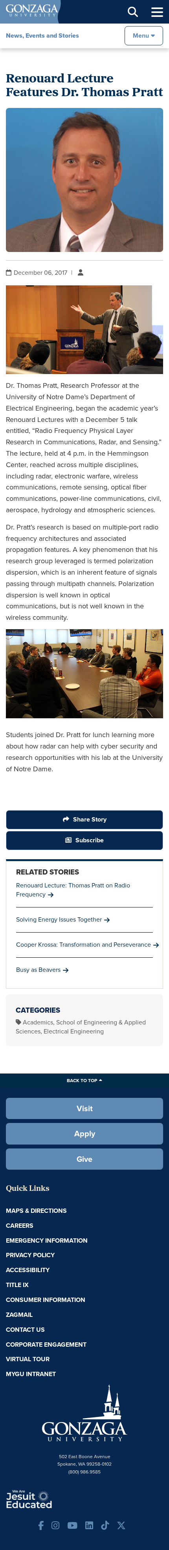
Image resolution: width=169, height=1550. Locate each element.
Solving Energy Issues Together (59, 919)
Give (84, 1159)
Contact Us (25, 1329)
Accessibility (28, 1269)
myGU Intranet (31, 1373)
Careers (19, 1225)
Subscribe (89, 840)
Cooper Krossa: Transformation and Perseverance (83, 944)
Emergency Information (47, 1240)
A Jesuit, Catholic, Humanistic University (53, 1499)
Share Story (90, 819)
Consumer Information (45, 1299)
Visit (85, 1108)
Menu (141, 35)
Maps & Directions (36, 1210)
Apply (84, 1133)
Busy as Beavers (38, 969)
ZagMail (19, 1314)
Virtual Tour (28, 1359)
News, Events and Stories (42, 35)
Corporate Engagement (46, 1344)
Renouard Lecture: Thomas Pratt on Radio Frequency (73, 890)
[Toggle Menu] (157, 12)
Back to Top (82, 1080)
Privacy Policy (30, 1255)
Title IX (17, 1284)
